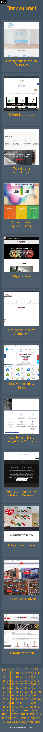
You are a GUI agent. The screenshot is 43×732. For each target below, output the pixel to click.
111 (26, 714)
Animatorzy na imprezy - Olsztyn (21, 224)
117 (13, 717)
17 (8, 676)
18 (12, 676)
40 (30, 684)
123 (39, 717)
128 (22, 721)
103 (30, 710)
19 (17, 676)
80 (8, 702)
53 (8, 691)
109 (17, 714)
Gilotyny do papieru (21, 545)
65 (21, 695)
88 (4, 706)
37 (17, 684)
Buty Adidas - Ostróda (21, 599)
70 (4, 699)
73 (17, 699)
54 (12, 691)
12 (26, 673)
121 (30, 717)
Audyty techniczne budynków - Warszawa (21, 439)
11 (21, 673)
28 (17, 680)
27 (12, 680)
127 (18, 721)
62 (8, 695)
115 (4, 717)
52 (4, 691)
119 (21, 717)
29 (21, 680)
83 (21, 702)
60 (39, 691)
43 (4, 688)
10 (17, 673)
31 (30, 680)
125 (9, 721)
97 (4, 710)
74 (21, 699)
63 (12, 695)
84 (26, 702)
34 (4, 684)
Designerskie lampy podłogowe (21, 331)
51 (39, 688)
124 (4, 721)
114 (39, 714)
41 (34, 684)
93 (26, 706)
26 (8, 680)
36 (12, 684)
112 (30, 714)
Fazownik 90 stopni (21, 653)
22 (30, 676)
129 (26, 721)
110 (21, 714)
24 (39, 676)
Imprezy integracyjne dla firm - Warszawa (21, 493)
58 (30, 691)
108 (13, 714)
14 (34, 673)
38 (21, 684)
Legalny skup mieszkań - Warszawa (21, 62)
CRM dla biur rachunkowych (21, 170)
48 (26, 688)
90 (12, 706)
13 (30, 673)
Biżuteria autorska (21, 114)
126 (13, 721)
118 (17, 717)
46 (17, 688)
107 (8, 714)
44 (8, 688)
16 (4, 676)
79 (4, 702)
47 (21, 688)
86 (34, 702)
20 (21, 676)
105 (39, 710)
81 (12, 702)
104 (35, 710)
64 (17, 695)
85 (30, 702)
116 (8, 717)
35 (8, 684)
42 (39, 684)
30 (26, 680)
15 (39, 673)
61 (4, 695)
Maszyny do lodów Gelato (21, 385)
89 (8, 706)
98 (8, 710)
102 (26, 710)
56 (21, 691)
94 (30, 706)
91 (17, 706)
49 (30, 688)
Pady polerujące (21, 276)
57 (26, 691)
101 (21, 710)
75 (26, 699)
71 (8, 699)
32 (34, 680)
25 (4, 680)
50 (34, 688)
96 (39, 706)
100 (17, 710)
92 (21, 706)
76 (30, 699)
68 (34, 695)
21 (26, 676)
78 (39, 699)
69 (39, 695)
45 (12, 688)
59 (34, 691)
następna (35, 721)
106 (4, 714)
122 (35, 717)
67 (30, 695)
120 (26, 717)
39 (26, 684)
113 (35, 714)
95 (34, 706)
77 (34, 699)
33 (39, 680)
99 (12, 710)
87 (39, 702)
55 (17, 691)
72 (12, 699)
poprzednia (8, 669)
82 (17, 702)
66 (26, 695)
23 (34, 676)
